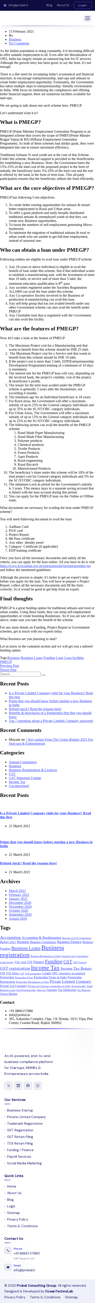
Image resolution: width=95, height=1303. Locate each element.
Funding (49, 658)
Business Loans (32, 658)
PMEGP (6, 662)
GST (12, 774)
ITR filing (12, 973)
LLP (22, 973)
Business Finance (69, 942)
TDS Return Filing (20, 1143)
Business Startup (20, 1110)
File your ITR (23, 962)
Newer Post (8, 670)
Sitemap (13, 1213)
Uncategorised (19, 786)
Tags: (4, 658)
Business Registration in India (45, 956)
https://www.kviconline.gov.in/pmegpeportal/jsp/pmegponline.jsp (45, 566)
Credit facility (7, 962)
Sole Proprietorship (26, 990)
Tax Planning (84, 990)
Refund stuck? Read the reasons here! (35, 709)
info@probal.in (18, 5)
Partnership (7, 977)
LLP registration (33, 973)
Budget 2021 (8, 942)
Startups (52, 990)
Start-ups (41, 990)
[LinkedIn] (18, 1086)
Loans (46, 973)
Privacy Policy (17, 1219)
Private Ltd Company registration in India (49, 986)
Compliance (82, 956)
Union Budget (8, 994)
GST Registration (20, 1130)
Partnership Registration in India (32, 982)
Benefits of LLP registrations (76, 938)
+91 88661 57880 (27, 1253)
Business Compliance (43, 942)
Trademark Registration (25, 1123)
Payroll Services (19, 1156)
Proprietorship (78, 986)
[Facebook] (28, 1086)
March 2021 (17, 891)
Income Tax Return (76, 968)
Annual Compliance (23, 762)
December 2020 (20, 903)
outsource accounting (72, 973)
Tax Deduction (67, 990)
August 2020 (18, 918)
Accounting (10, 937)
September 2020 (20, 914)
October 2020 (18, 910)
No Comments (19, 43)
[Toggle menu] (87, 18)
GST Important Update (25, 778)
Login (82, 5)
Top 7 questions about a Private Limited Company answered (51, 721)
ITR (2, 973)
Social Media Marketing (24, 1163)
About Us (63, 5)
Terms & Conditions (22, 1226)
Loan (59, 658)
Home (11, 1186)
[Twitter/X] (8, 1086)
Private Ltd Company (13, 986)
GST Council (79, 962)
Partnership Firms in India (50, 977)
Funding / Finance (20, 1150)
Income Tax (17, 782)
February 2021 (19, 895)
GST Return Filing (20, 1137)
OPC (55, 973)
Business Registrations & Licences (33, 770)
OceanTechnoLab (59, 1291)
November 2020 (20, 906)
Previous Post (9, 666)
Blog (49, 5)
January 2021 (18, 899)
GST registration (15, 968)
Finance (38, 962)
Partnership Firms (24, 977)
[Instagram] (38, 1086)
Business (15, 39)
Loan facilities (74, 658)
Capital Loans (68, 956)
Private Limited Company (70, 981)
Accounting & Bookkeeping (41, 938)
